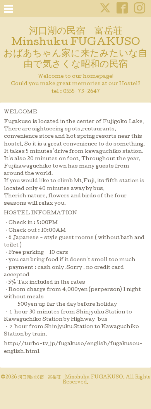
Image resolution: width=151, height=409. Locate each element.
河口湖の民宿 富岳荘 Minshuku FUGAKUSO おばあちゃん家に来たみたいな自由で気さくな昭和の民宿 (75, 48)
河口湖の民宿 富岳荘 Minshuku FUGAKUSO (70, 377)
